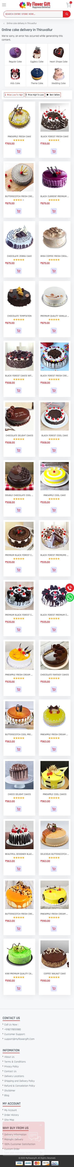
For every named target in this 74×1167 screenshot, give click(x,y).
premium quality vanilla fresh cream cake (54, 316)
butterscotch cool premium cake (19, 734)
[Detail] (19, 151)
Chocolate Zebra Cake (19, 256)
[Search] (67, 14)
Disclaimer (9, 1090)
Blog (6, 1095)
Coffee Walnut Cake (55, 973)
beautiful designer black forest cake (19, 854)
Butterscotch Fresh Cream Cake (19, 196)
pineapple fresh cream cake (19, 674)
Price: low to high (15, 94)
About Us (9, 1057)
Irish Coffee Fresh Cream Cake (54, 256)
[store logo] (39, 5)
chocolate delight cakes (19, 435)
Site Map (9, 1120)
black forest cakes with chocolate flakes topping (19, 375)
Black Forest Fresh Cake (54, 136)
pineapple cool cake (55, 495)
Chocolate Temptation (19, 316)
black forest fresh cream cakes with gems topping (54, 375)
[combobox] (37, 14)
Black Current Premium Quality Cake (54, 196)
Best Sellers (54, 94)
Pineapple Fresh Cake (19, 136)
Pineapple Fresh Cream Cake (54, 734)
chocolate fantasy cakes (54, 674)
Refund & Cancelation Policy (19, 1086)
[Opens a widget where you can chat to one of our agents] (23, 1138)
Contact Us (10, 1071)
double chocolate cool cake (19, 495)
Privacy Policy (11, 1066)
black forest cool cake (54, 435)
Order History (11, 1115)
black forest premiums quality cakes (54, 555)
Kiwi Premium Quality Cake (19, 973)
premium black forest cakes (19, 555)
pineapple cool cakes (54, 794)
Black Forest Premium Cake (54, 614)
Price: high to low (35, 94)
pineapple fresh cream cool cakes (54, 913)
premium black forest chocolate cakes (19, 614)
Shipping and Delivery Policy (19, 1081)
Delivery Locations (14, 1076)
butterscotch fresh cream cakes (19, 913)
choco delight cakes (19, 794)
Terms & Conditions (15, 1062)
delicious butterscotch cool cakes (54, 854)
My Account (10, 1110)
